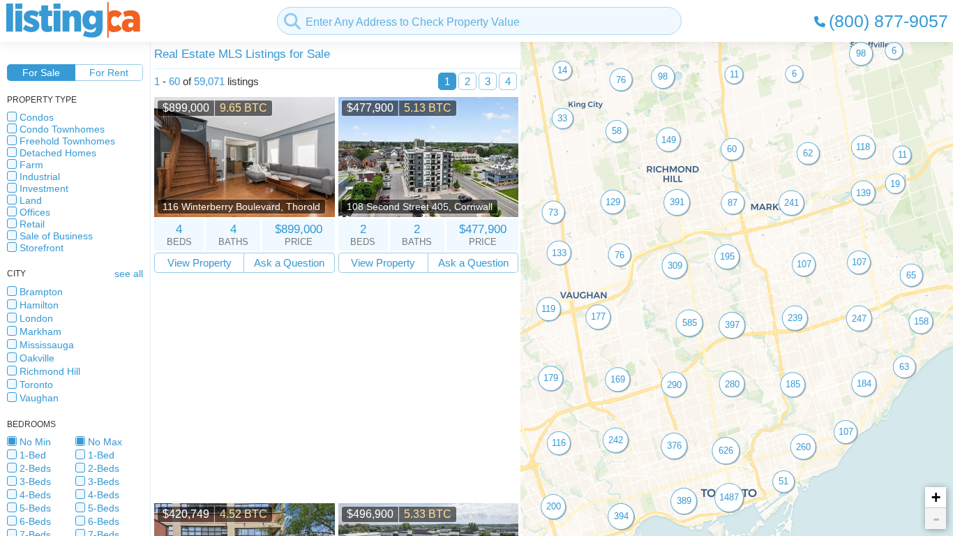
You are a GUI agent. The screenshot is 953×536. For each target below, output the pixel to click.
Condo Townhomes (62, 129)
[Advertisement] (336, 388)
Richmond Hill (50, 371)
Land (31, 200)
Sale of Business (56, 235)
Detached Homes (58, 152)
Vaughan (39, 397)
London (36, 318)
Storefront (41, 247)
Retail (32, 224)
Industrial (40, 176)
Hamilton (39, 305)
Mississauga (47, 344)
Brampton (41, 291)
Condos (37, 117)
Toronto (36, 384)
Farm (31, 164)
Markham (40, 331)
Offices (35, 212)
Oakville (37, 358)
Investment (44, 188)
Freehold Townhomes (67, 141)
